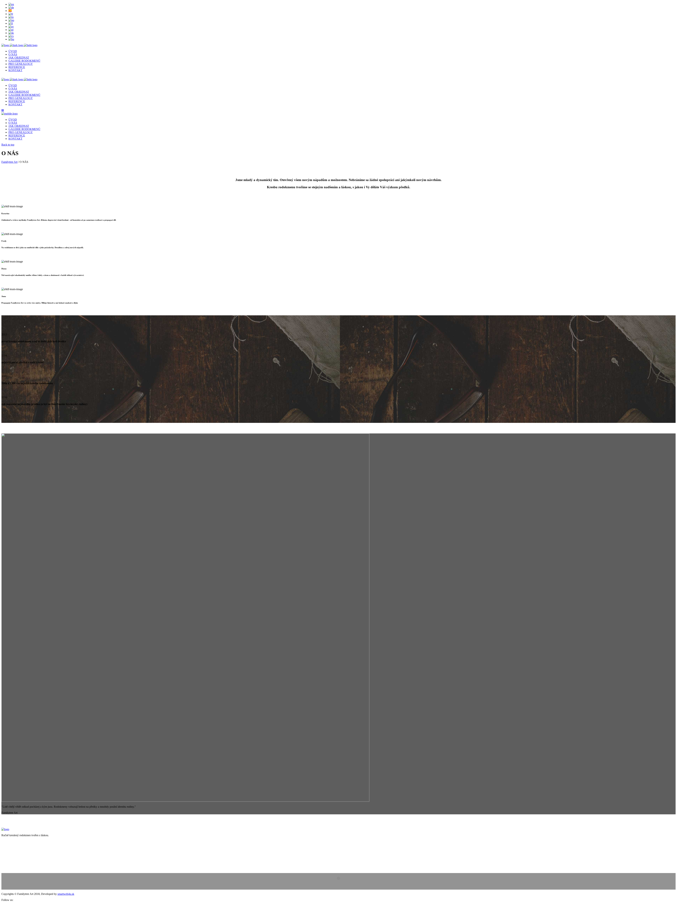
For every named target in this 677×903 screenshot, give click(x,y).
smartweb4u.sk (65, 893)
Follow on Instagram (340, 884)
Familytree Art (9, 161)
